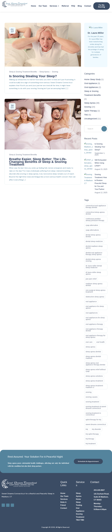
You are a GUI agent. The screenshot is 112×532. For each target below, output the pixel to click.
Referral (65, 6)
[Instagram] (7, 505)
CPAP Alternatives (92, 230)
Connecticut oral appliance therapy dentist (96, 206)
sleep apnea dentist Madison (93, 357)
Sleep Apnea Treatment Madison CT (94, 386)
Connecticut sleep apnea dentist (95, 213)
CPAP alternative (92, 225)
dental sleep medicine (94, 241)
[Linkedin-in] (12, 505)
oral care (89, 342)
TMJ (86, 115)
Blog (80, 6)
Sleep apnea (90, 347)
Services (53, 6)
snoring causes (91, 397)
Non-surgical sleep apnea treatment (95, 291)
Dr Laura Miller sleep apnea (93, 273)
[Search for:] (96, 129)
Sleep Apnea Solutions (94, 376)
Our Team (43, 6)
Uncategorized (90, 119)
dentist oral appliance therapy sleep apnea (94, 253)
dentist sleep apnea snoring (93, 260)
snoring (88, 392)
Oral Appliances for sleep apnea (95, 318)
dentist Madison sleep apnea (94, 247)
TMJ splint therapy (92, 434)
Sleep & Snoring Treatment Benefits (23, 72)
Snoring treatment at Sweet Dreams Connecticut (96, 407)
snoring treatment (92, 402)
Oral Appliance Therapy (94, 324)
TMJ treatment (91, 444)
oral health (100, 342)
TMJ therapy (90, 439)
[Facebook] (3, 505)
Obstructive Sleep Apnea (95, 297)
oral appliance (91, 301)
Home (33, 6)
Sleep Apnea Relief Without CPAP (96, 370)
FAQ (73, 6)
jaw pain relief (91, 279)
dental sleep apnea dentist (93, 236)
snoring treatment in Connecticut (93, 414)
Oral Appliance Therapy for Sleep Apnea (95, 336)
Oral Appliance (90, 83)
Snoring (55, 72)
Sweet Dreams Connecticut (96, 424)
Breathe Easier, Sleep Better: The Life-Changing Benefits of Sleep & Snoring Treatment (38, 161)
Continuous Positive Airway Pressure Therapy (95, 219)
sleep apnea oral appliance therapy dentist (95, 364)
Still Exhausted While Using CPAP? (100, 163)
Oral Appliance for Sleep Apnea (95, 307)
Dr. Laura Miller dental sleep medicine (94, 266)
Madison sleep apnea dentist (94, 284)
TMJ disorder (96, 429)
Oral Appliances (91, 87)
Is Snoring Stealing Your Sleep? (33, 76)
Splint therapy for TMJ (93, 420)
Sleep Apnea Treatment (94, 381)
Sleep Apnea (44, 72)
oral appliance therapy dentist (94, 330)
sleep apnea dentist (93, 352)
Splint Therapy (90, 111)
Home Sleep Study (92, 79)
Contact (87, 6)
